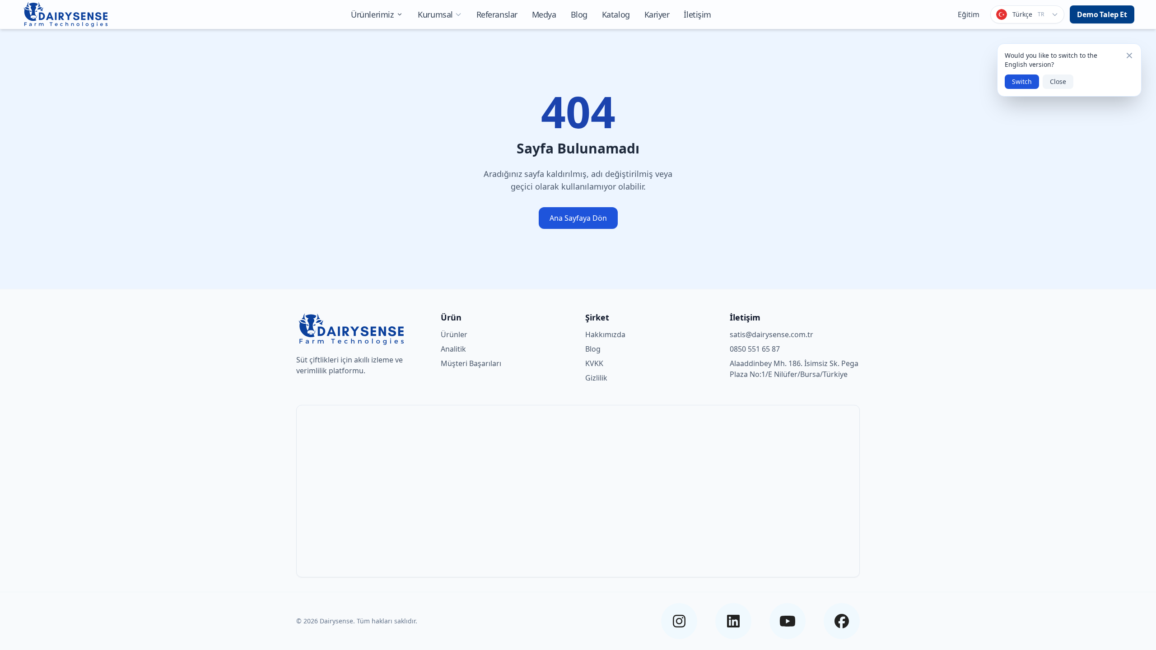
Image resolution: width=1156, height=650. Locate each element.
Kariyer (657, 14)
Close (1058, 81)
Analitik (453, 349)
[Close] (1129, 55)
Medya (544, 14)
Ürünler (454, 334)
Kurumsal (435, 14)
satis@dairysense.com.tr (771, 334)
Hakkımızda (605, 334)
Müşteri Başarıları (471, 363)
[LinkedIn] (733, 621)
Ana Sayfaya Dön (578, 218)
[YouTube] (787, 621)
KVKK (594, 363)
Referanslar (496, 14)
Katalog (616, 14)
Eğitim (968, 14)
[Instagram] (679, 621)
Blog (579, 14)
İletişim (697, 14)
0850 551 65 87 (755, 349)
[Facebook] (842, 621)
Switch (1022, 81)
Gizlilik (596, 378)
